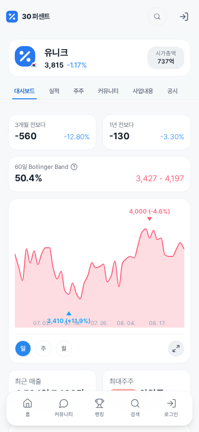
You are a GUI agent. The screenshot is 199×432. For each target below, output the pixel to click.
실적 (54, 91)
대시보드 (24, 91)
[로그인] (184, 16)
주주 (78, 91)
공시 (172, 91)
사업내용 (143, 91)
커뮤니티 (108, 91)
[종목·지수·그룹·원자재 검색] (157, 16)
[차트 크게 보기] (176, 348)
